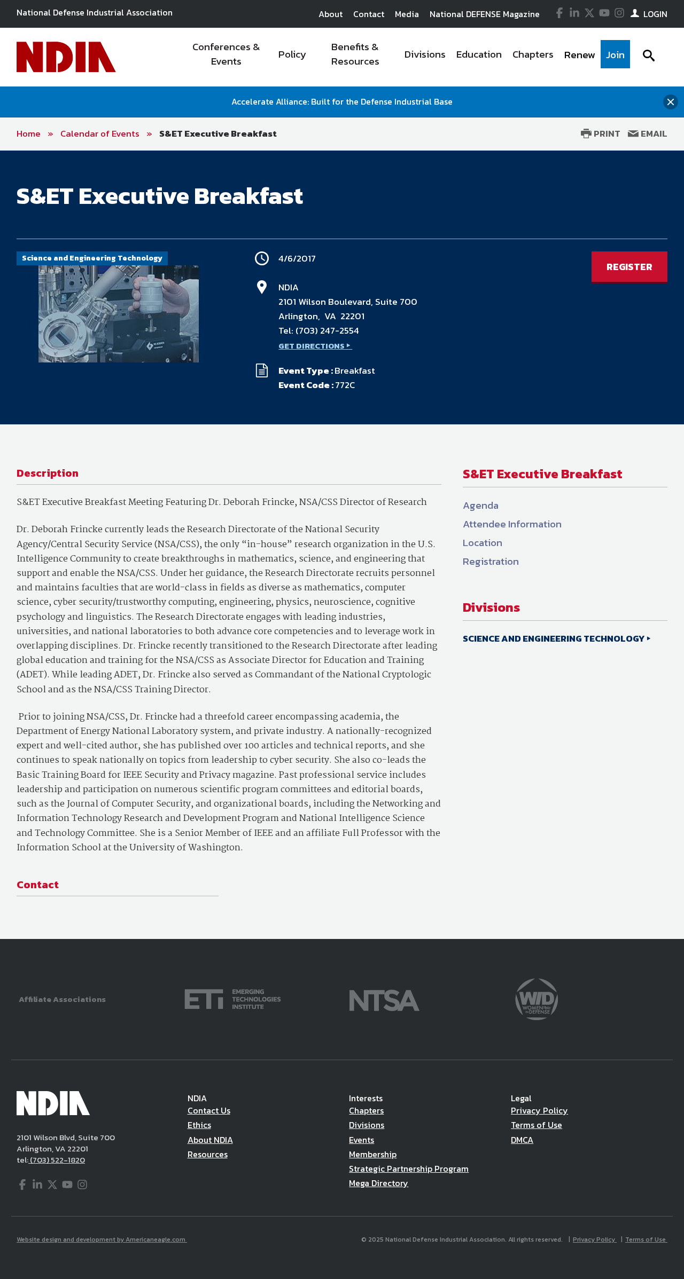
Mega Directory (378, 1183)
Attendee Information (512, 524)
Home (29, 133)
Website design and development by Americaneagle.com (102, 1239)
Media (407, 13)
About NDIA (210, 1139)
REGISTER (629, 266)
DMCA (522, 1139)
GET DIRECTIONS (311, 346)
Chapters (366, 1110)
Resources (208, 1154)
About (330, 13)
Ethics (199, 1124)
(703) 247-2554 (327, 330)
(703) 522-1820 (56, 1160)
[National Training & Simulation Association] (384, 998)
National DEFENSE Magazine (485, 13)
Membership (373, 1154)
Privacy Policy (539, 1110)
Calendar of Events (99, 133)
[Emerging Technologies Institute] (232, 998)
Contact (368, 13)
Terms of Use (536, 1124)
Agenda (481, 505)
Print (606, 133)
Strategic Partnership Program (409, 1168)
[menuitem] (226, 57)
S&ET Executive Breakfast (218, 133)
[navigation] (405, 57)
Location (482, 542)
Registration (491, 561)
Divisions (366, 1124)
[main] (342, 545)
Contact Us (209, 1110)
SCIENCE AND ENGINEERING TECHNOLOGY (554, 638)
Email (653, 133)
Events (361, 1139)
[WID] (536, 998)
